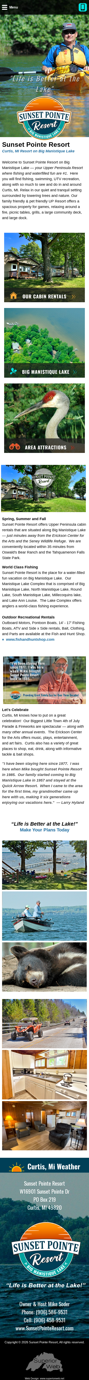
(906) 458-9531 (48, 1320)
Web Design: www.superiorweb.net (44, 1378)
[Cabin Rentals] (44, 268)
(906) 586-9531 (51, 1312)
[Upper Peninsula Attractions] (44, 419)
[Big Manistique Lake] (44, 343)
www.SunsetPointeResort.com (44, 1328)
